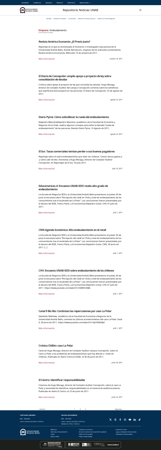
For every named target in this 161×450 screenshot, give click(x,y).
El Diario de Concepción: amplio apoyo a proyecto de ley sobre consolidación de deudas (75, 77)
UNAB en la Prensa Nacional (86, 18)
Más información (47, 58)
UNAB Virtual (71, 3)
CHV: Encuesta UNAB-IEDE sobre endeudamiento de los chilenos (76, 270)
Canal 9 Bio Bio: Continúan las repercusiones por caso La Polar (75, 311)
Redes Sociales (84, 3)
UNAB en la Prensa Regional (106, 18)
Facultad (48, 18)
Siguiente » (118, 409)
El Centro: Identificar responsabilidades (62, 380)
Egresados (49, 3)
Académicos (37, 3)
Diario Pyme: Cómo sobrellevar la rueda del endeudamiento (74, 117)
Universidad (72, 18)
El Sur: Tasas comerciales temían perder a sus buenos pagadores (77, 151)
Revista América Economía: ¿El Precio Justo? (64, 41)
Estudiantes (25, 3)
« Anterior (42, 409)
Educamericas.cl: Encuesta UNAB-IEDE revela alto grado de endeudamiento (73, 187)
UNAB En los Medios (59, 18)
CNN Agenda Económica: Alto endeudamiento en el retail (72, 230)
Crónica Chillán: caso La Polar (56, 345)
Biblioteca (60, 3)
